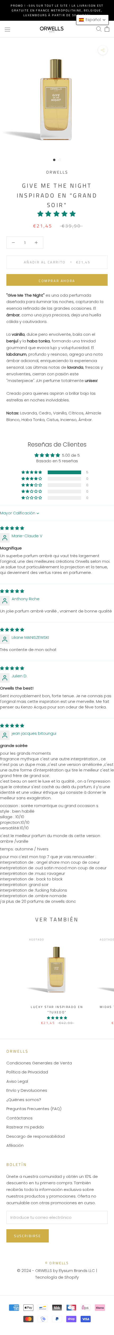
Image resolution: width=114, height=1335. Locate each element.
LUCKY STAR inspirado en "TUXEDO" (57, 1009)
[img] (12, 528)
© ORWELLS (57, 1263)
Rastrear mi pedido (25, 1127)
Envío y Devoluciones (26, 1090)
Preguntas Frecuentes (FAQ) (34, 1108)
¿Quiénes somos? (23, 1099)
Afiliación (15, 1145)
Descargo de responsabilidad (35, 1136)
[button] (57, 213)
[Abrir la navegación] (7, 29)
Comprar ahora (57, 280)
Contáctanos (19, 1118)
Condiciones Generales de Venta (39, 1063)
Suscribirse (27, 1236)
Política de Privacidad (27, 1072)
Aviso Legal (17, 1081)
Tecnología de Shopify (57, 1277)
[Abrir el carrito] (107, 29)
